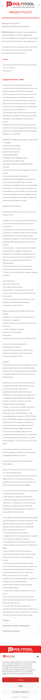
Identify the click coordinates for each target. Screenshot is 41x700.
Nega (20, 686)
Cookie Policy (15, 697)
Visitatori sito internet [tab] (11, 631)
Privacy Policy (24, 697)
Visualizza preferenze (20, 692)
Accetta (20, 680)
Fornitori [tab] (6, 620)
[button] (38, 657)
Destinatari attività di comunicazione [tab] (16, 626)
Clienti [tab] (5, 59)
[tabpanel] (20, 340)
